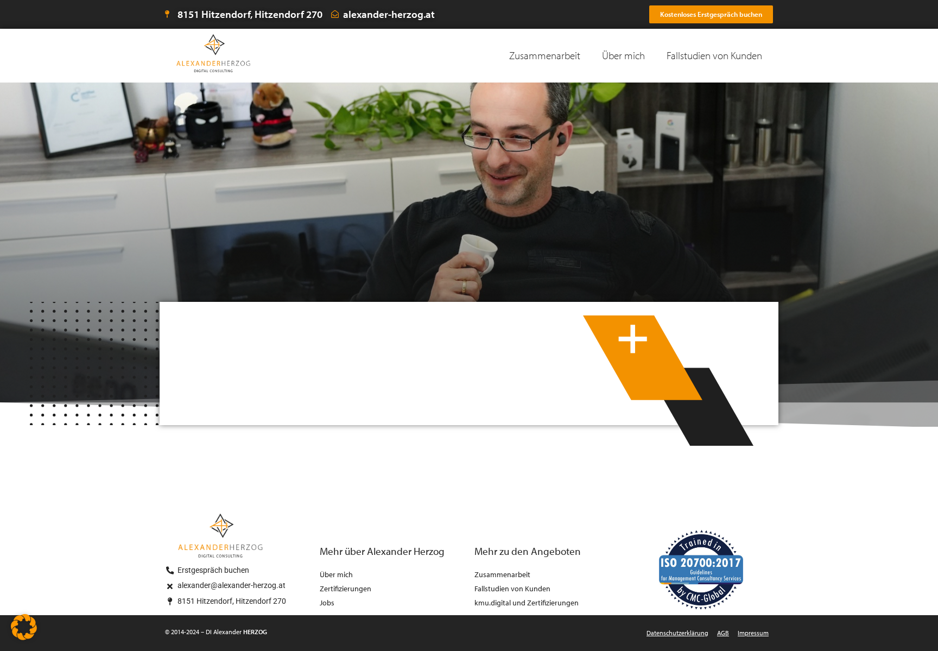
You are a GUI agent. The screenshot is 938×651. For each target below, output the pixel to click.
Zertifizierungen (345, 588)
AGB (723, 633)
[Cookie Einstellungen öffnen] (24, 636)
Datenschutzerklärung (677, 633)
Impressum (753, 633)
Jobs (327, 602)
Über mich (623, 55)
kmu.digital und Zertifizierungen (526, 602)
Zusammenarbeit (544, 55)
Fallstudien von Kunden (714, 55)
